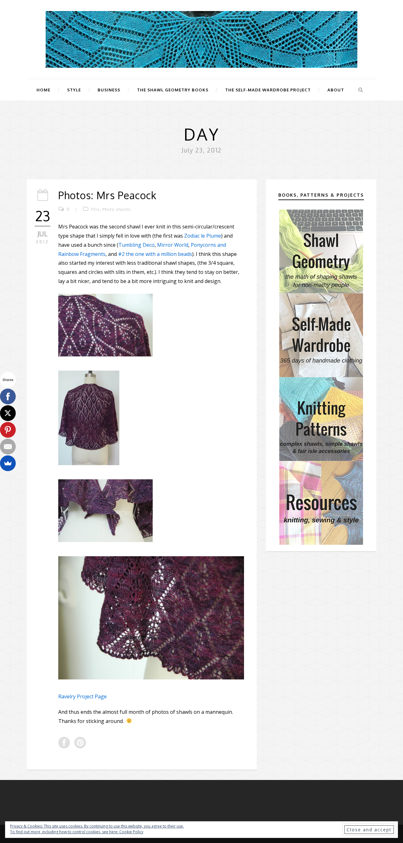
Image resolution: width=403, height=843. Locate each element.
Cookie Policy (131, 831)
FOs (95, 209)
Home (43, 89)
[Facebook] (8, 396)
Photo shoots (116, 209)
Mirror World (172, 244)
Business (109, 89)
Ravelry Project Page (82, 696)
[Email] (8, 446)
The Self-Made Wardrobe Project (268, 89)
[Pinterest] (8, 430)
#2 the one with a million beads (155, 254)
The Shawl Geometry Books (172, 89)
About (335, 89)
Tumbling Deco (136, 244)
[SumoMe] (8, 463)
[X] (8, 413)
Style (74, 89)
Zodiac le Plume (202, 235)
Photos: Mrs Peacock (107, 195)
